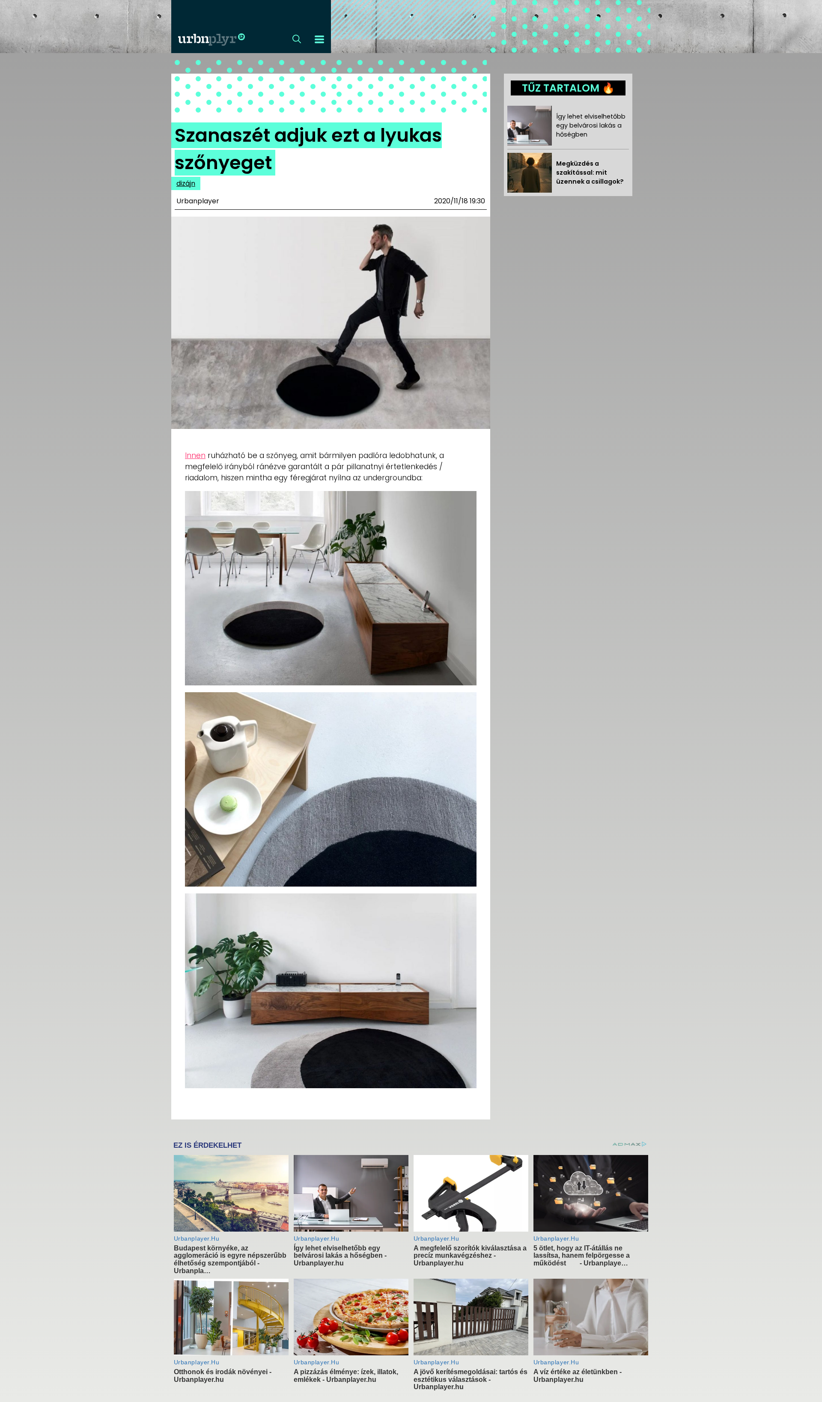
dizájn (185, 183)
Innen (195, 455)
